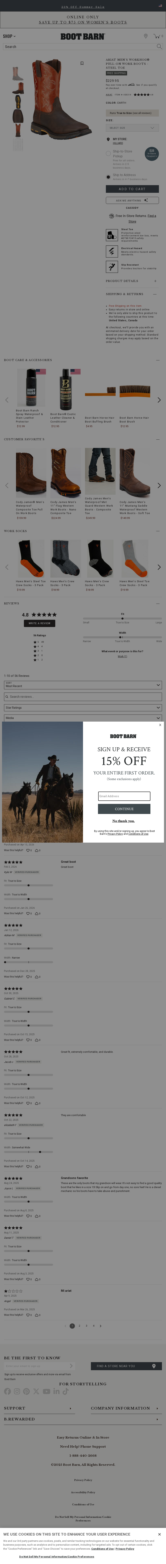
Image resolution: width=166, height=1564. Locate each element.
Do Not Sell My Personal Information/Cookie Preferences (56, 1556)
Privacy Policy (125, 1548)
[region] (83, 1546)
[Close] (159, 1534)
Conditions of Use (102, 1548)
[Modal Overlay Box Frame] (83, 782)
